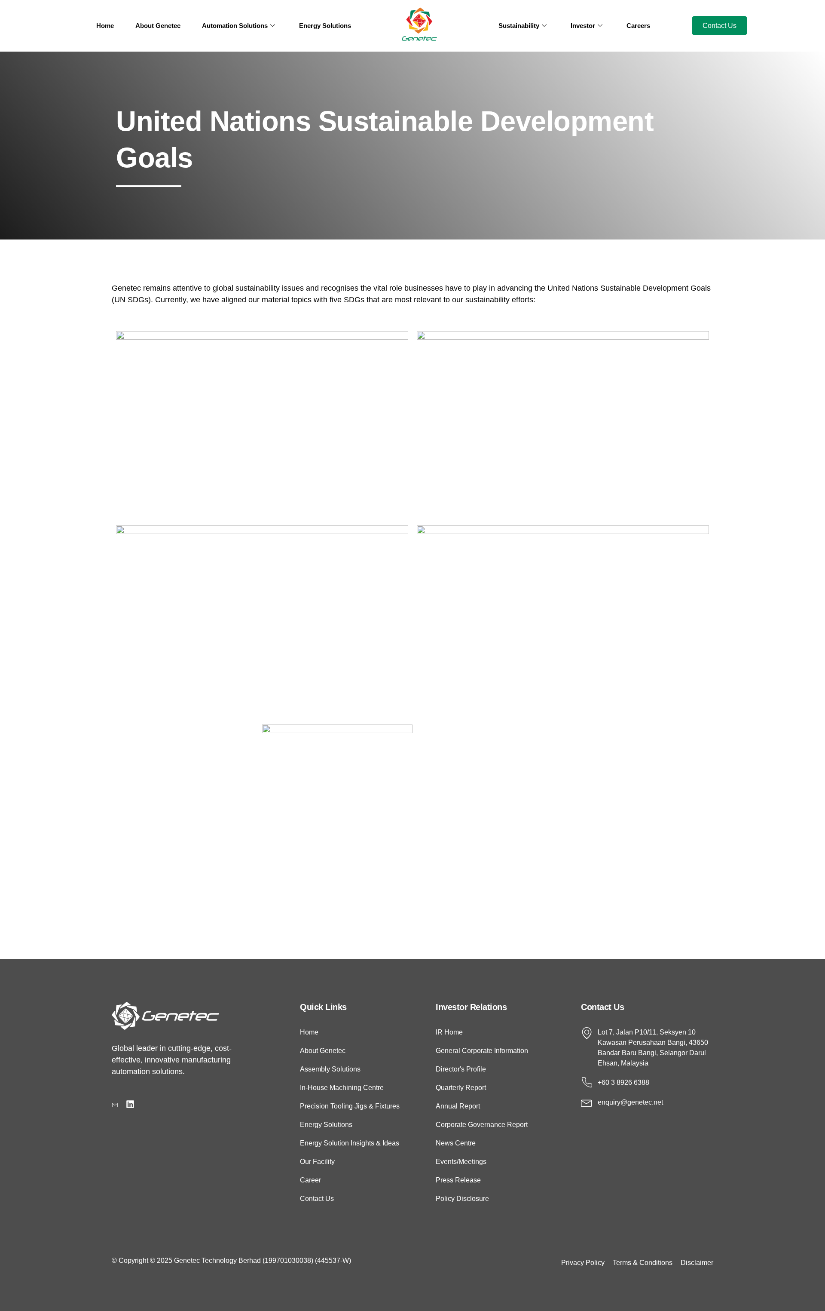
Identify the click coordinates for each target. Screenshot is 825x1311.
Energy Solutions (325, 25)
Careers (638, 25)
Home (105, 25)
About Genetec (157, 25)
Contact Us (719, 25)
